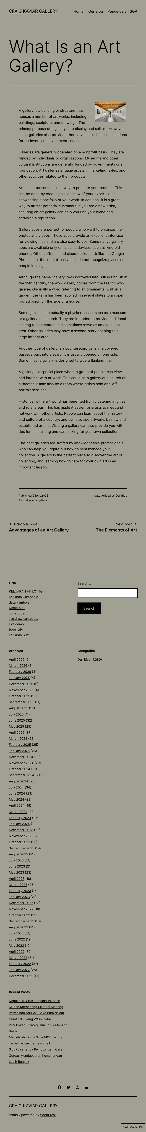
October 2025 (19, 696)
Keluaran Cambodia (23, 597)
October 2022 (19, 915)
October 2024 (19, 769)
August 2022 (18, 927)
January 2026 (19, 678)
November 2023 (21, 836)
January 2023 (19, 897)
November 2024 (21, 763)
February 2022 (20, 964)
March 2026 (18, 665)
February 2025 (20, 744)
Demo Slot (17, 608)
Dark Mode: (130, 1127)
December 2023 (21, 830)
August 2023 (18, 854)
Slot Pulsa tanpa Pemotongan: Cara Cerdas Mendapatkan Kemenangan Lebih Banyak (35, 1055)
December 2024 (21, 757)
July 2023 (16, 860)
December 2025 (21, 684)
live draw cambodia (23, 618)
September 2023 (21, 848)
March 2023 (18, 885)
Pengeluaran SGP (122, 11)
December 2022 (21, 903)
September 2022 (21, 921)
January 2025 (19, 751)
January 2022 (19, 970)
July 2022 (16, 933)
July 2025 (16, 714)
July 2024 (16, 787)
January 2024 (19, 824)
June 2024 (17, 793)
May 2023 (16, 872)
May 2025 (16, 726)
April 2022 (16, 951)
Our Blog (95, 11)
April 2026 (16, 659)
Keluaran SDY (19, 635)
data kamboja (19, 602)
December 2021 (21, 976)
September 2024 (21, 775)
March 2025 (18, 738)
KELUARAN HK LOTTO (26, 591)
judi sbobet (17, 613)
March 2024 (18, 812)
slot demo (16, 624)
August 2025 (18, 708)
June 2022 (17, 939)
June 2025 (17, 720)
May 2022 (16, 945)
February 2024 (20, 818)
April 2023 (16, 879)
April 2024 (17, 805)
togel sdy (16, 629)
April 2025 (16, 732)
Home (79, 11)
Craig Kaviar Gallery (33, 11)
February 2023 (20, 891)
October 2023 (19, 842)
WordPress (48, 1115)
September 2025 (21, 702)
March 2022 (18, 958)
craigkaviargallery (35, 500)
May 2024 (16, 799)
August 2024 (18, 781)
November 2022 (21, 909)
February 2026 (20, 672)
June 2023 (17, 866)
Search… (84, 583)
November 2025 (21, 690)
